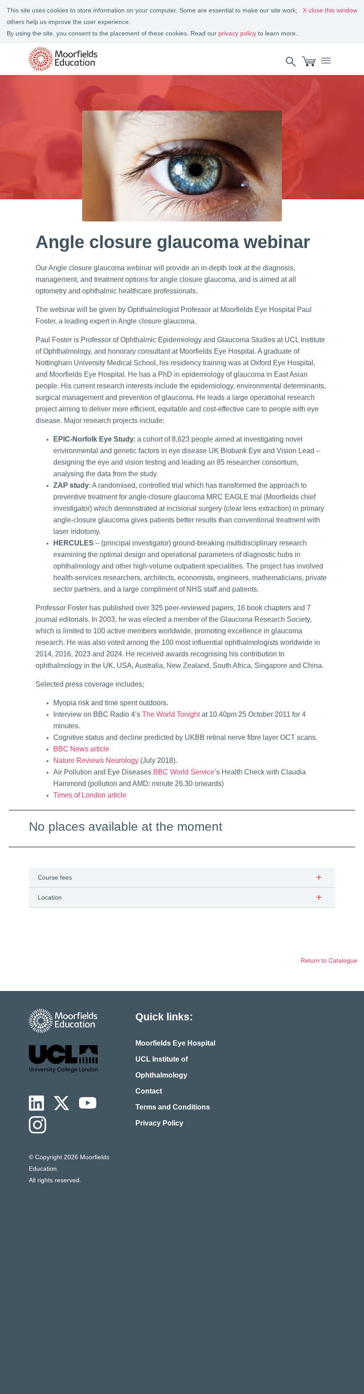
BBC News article (81, 749)
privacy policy (237, 33)
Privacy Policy (159, 1123)
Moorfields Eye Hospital (175, 1043)
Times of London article (90, 795)
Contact (148, 1091)
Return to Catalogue (329, 960)
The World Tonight (172, 714)
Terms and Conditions (172, 1107)
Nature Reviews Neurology (95, 760)
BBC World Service (183, 772)
